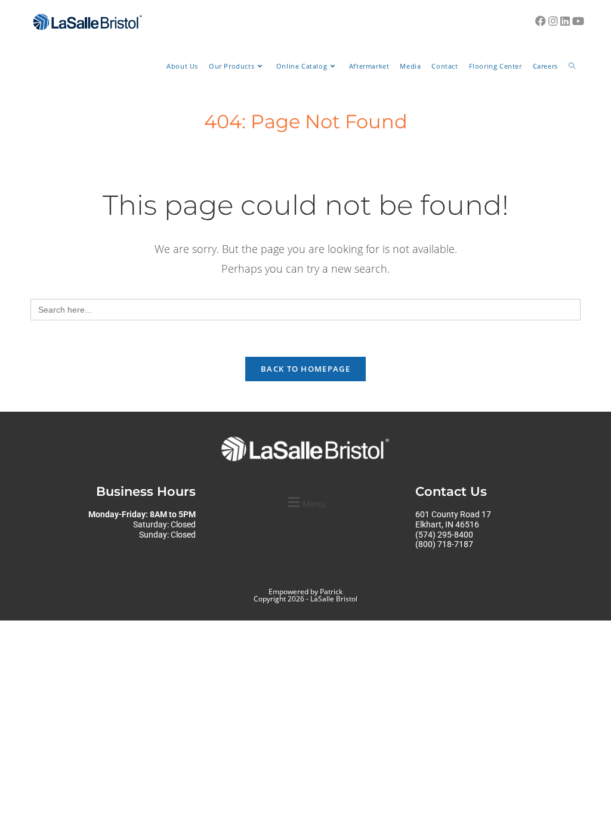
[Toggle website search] (572, 66)
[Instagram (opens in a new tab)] (553, 21)
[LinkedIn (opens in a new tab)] (565, 21)
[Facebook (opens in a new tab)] (540, 21)
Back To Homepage (305, 368)
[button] (305, 502)
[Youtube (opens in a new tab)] (578, 21)
